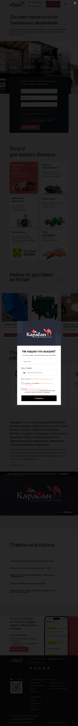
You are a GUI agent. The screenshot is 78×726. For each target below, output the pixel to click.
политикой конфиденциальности (42, 379)
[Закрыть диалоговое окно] (75, 3)
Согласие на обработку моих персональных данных (35, 389)
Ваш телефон (26, 368)
